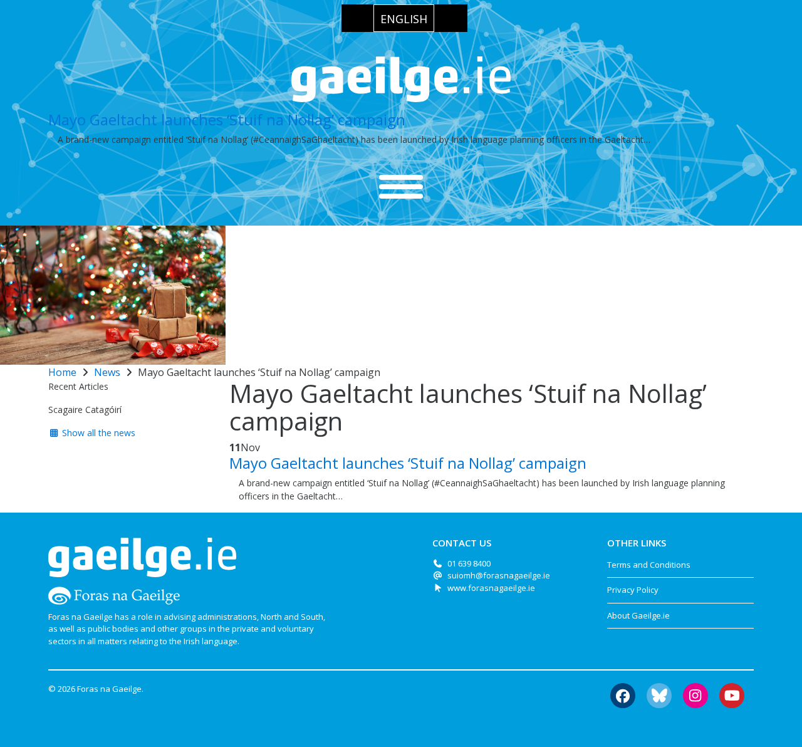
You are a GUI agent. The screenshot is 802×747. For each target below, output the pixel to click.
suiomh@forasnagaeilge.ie (498, 575)
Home (62, 372)
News (107, 372)
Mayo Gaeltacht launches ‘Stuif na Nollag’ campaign (226, 119)
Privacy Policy (633, 589)
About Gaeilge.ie (638, 615)
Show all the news (97, 433)
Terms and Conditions (648, 564)
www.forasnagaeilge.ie (491, 587)
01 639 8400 (469, 563)
